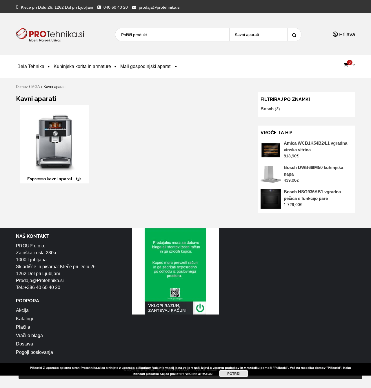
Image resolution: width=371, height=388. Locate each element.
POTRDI (233, 373)
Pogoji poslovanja (34, 352)
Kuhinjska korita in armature (82, 66)
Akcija (22, 310)
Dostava (24, 343)
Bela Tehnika (30, 66)
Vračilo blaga (29, 335)
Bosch (267, 108)
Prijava (346, 34)
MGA (35, 86)
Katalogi (24, 318)
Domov (22, 86)
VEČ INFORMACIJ (198, 374)
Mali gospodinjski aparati (146, 66)
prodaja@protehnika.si (159, 7)
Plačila (23, 327)
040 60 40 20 (115, 7)
